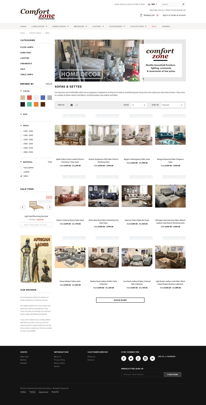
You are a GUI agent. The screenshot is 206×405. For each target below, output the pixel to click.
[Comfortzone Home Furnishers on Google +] (138, 358)
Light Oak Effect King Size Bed (36, 216)
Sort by (155, 105)
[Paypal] (55, 392)
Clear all (49, 84)
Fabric (26, 176)
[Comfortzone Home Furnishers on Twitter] (130, 358)
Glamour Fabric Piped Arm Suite (137, 220)
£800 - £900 (28, 152)
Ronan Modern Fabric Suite (70, 281)
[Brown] (42, 104)
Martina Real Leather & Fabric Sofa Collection (103, 282)
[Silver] (36, 97)
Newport (23, 363)
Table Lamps (26, 75)
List (77, 105)
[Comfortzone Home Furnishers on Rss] (152, 358)
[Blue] (42, 97)
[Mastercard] (43, 392)
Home (22, 33)
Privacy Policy (59, 360)
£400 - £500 (28, 135)
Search (57, 366)
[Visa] (23, 392)
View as (61, 105)
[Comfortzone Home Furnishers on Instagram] (145, 358)
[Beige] (22, 97)
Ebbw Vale (24, 357)
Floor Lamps (26, 47)
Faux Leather (28, 168)
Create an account (178, 15)
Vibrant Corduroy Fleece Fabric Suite (70, 220)
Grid (72, 105)
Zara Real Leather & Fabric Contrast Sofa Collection (137, 282)
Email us (91, 360)
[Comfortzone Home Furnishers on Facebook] (123, 358)
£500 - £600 (28, 144)
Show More (120, 300)
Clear (50, 162)
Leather (26, 172)
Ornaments (26, 64)
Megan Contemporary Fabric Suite (137, 159)
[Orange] (36, 104)
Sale (22, 69)
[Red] (29, 97)
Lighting (24, 58)
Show (126, 105)
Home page (25, 53)
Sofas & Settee (35, 33)
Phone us (91, 357)
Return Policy (59, 363)
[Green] (29, 104)
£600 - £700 (28, 148)
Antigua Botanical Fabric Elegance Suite (170, 160)
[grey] (49, 97)
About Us (57, 357)
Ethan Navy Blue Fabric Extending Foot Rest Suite (103, 221)
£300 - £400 (28, 140)
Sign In (165, 15)
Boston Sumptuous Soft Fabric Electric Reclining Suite (103, 160)
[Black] (22, 104)
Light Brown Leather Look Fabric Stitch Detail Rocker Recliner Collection (170, 282)
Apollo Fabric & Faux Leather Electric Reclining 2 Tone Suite (70, 160)
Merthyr (23, 360)
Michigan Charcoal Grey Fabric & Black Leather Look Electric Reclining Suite (170, 221)
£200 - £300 (28, 131)
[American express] (32, 392)
